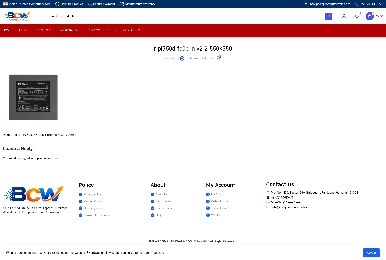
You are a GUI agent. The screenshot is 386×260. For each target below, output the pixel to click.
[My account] (344, 16)
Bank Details (163, 201)
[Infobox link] (27, 4)
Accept (371, 252)
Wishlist (216, 215)
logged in (27, 158)
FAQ (158, 215)
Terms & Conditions (96, 215)
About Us (161, 194)
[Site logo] (17, 16)
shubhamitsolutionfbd (200, 58)
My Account (218, 194)
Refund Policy (93, 201)
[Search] (328, 16)
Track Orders (219, 208)
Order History (219, 201)
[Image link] (33, 193)
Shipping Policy (93, 208)
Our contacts (164, 208)
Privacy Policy (92, 194)
